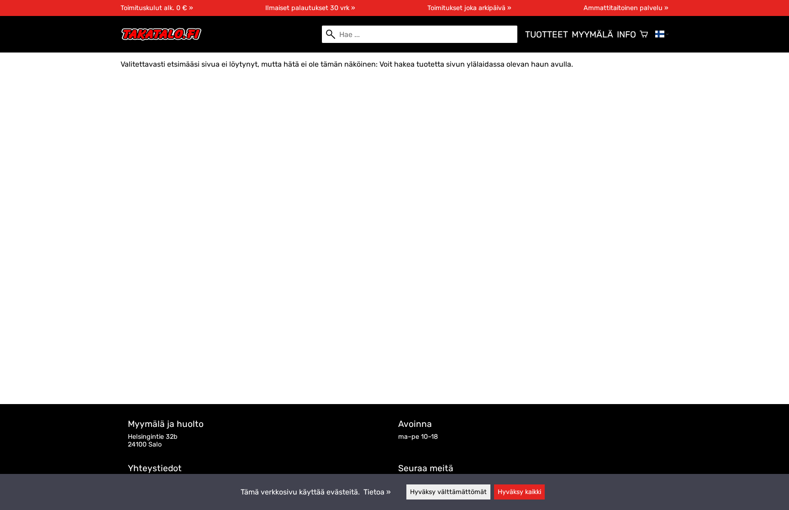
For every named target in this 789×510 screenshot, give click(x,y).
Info (626, 34)
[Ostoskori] (644, 34)
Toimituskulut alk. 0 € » (157, 8)
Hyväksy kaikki (519, 492)
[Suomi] (661, 34)
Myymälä (592, 34)
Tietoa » (377, 492)
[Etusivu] (165, 38)
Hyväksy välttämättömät (448, 492)
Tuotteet (546, 34)
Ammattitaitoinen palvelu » (626, 8)
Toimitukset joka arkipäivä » (469, 8)
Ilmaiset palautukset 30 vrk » (310, 8)
